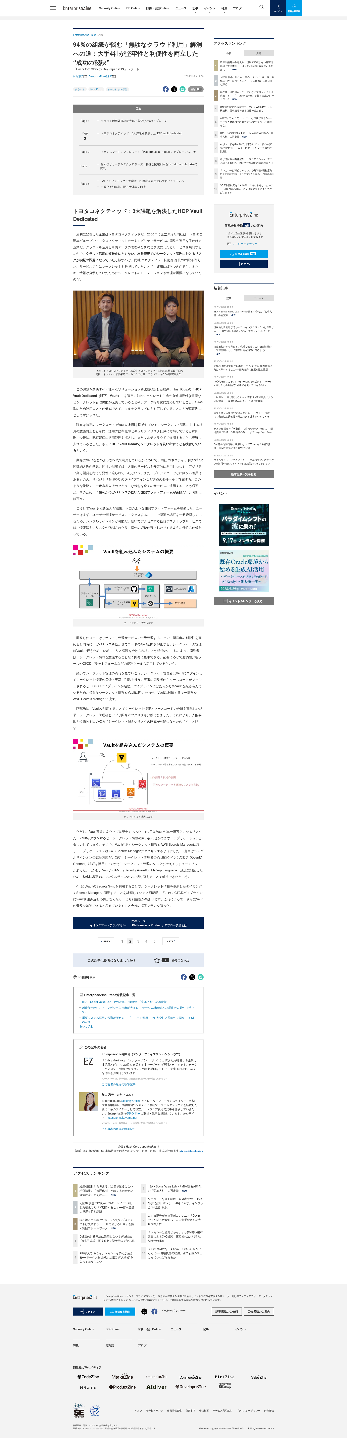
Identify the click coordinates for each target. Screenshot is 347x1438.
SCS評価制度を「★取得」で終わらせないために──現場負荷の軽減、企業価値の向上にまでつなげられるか (175, 1253)
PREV (106, 941)
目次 (138, 108)
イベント (209, 8)
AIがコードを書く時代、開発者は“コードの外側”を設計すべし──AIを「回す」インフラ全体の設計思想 (175, 1203)
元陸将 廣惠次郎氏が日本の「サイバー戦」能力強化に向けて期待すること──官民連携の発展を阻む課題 (107, 1207)
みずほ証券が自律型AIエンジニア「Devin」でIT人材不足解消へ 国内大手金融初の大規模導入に (175, 1219)
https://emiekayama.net (122, 1117)
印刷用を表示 (87, 977)
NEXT (170, 941)
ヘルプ (138, 1410)
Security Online (109, 8)
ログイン (246, 264)
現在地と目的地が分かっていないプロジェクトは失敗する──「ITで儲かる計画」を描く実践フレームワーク (107, 1224)
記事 (195, 8)
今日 (229, 53)
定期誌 (110, 1345)
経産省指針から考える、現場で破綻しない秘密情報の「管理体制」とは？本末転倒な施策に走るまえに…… (106, 1190)
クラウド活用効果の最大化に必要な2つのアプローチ (134, 121)
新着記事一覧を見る (243, 474)
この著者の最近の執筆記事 (119, 1084)
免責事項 (190, 1410)
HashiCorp (96, 89)
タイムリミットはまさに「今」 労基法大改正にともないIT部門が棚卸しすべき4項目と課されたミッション (244, 461)
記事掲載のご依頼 (226, 1311)
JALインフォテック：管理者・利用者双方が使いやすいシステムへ (142, 181)
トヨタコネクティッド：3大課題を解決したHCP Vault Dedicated (141, 133)
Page (85, 121)
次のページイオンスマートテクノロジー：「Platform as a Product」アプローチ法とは (138, 923)
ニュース (181, 8)
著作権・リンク (154, 1410)
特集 (224, 8)
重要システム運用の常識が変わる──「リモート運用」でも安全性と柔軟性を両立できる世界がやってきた (243, 414)
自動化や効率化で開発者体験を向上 (123, 187)
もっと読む (86, 1026)
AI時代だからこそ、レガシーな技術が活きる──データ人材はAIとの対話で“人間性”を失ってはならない (106, 1257)
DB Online (133, 8)
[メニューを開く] (53, 8)
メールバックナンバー (246, 244)
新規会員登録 (245, 254)
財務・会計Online (157, 8)
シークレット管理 (117, 89)
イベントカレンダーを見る (246, 601)
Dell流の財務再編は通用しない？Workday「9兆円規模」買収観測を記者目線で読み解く (107, 1240)
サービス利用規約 (222, 1410)
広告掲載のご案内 (259, 1311)
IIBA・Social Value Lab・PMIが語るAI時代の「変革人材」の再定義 (124, 1002)
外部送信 (269, 1410)
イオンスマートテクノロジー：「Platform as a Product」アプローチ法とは (148, 152)
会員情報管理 (174, 1410)
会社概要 (204, 1410)
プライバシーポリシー (248, 1410)
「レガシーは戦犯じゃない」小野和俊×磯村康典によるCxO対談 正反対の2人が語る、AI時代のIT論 (175, 1236)
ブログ (237, 8)
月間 (258, 53)
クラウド (80, 89)
